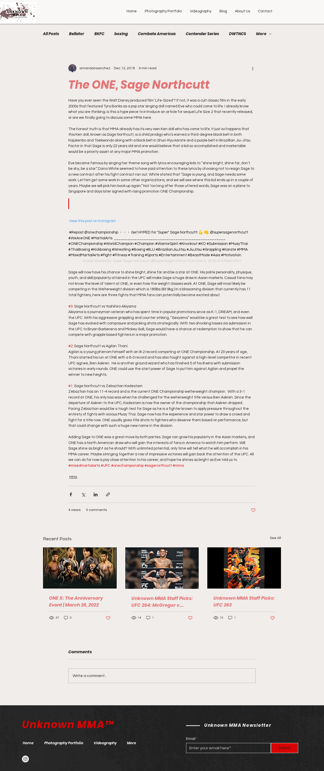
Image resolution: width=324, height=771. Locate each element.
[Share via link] (108, 494)
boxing (121, 34)
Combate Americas (157, 34)
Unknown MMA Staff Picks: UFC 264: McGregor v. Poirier (162, 602)
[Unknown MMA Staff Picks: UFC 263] (244, 568)
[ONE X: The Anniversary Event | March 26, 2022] (80, 568)
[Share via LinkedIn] (95, 494)
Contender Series (202, 34)
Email (190, 739)
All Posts (51, 34)
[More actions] (253, 68)
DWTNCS (237, 34)
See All (275, 538)
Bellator (76, 34)
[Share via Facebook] (70, 494)
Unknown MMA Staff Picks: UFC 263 (244, 601)
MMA (73, 477)
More (261, 34)
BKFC (99, 34)
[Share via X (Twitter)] (83, 494)
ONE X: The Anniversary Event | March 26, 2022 (76, 601)
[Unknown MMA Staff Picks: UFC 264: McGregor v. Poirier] (162, 568)
